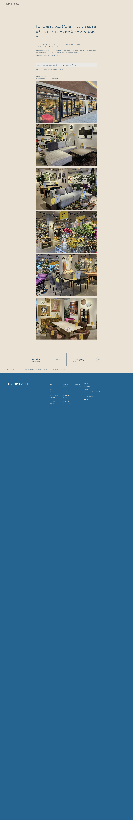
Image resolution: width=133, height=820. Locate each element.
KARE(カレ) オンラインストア (91, 391)
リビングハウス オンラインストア (92, 389)
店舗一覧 (86, 383)
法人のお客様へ (87, 386)
